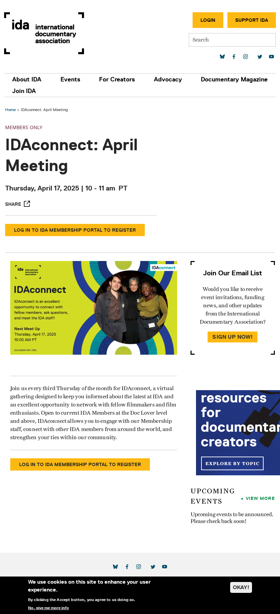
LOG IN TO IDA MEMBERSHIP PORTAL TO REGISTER (75, 230)
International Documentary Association (44, 33)
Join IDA (24, 91)
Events (70, 79)
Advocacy (168, 79)
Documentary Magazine (234, 79)
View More (260, 498)
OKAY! (241, 587)
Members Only (23, 127)
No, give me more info (48, 608)
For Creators (117, 79)
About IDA (26, 79)
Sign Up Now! (232, 337)
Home (10, 109)
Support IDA (251, 20)
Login (207, 20)
